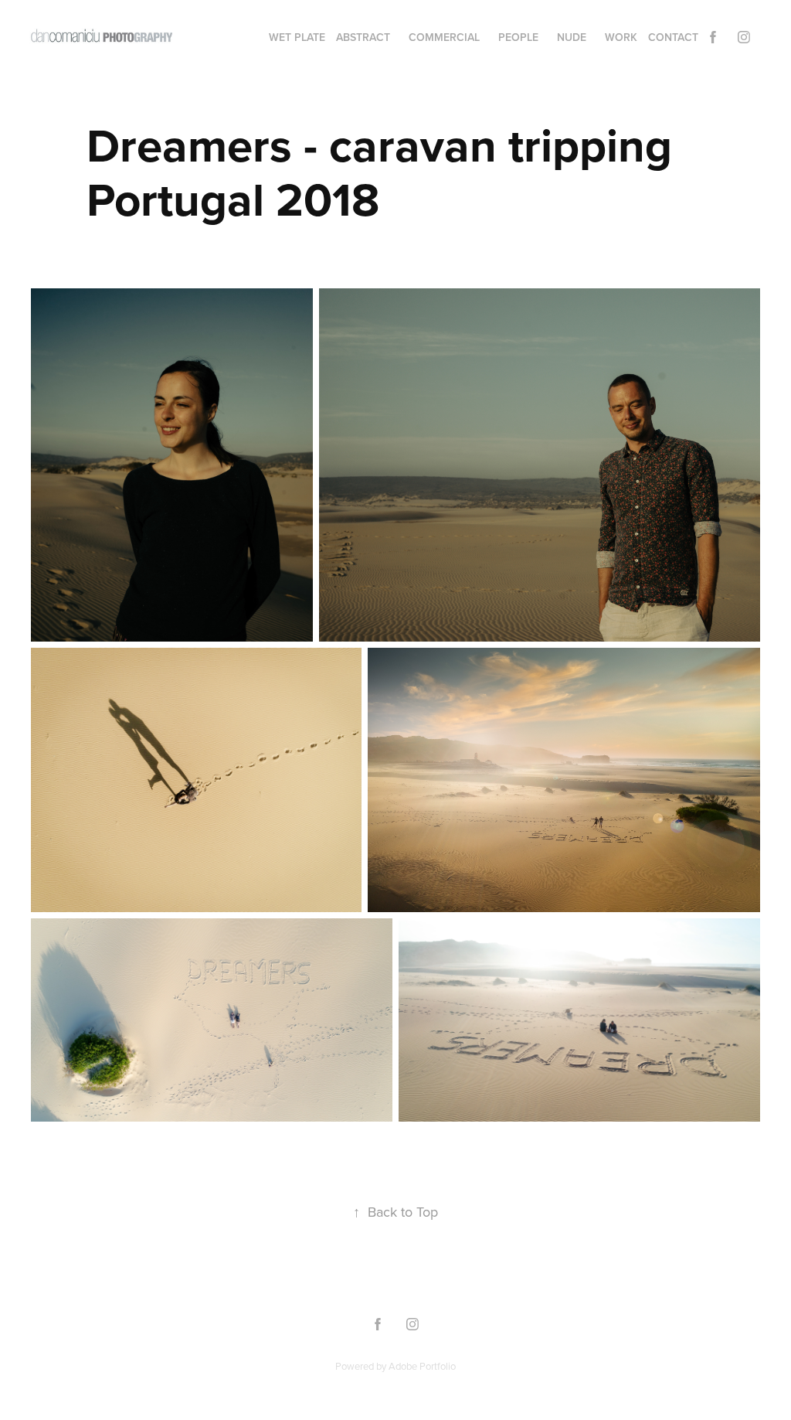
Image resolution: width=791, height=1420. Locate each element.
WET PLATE (297, 37)
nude (571, 37)
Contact (673, 37)
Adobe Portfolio (422, 1366)
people (518, 37)
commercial (444, 37)
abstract (363, 37)
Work (621, 37)
